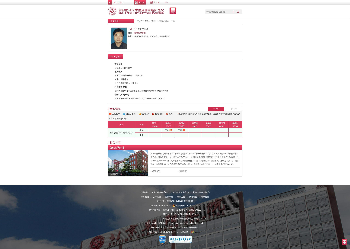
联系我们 (145, 197)
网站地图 (193, 197)
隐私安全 (181, 197)
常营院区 (167, 219)
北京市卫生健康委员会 (180, 192)
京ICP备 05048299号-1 (160, 205)
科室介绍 (156, 171)
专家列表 (183, 171)
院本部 (166, 210)
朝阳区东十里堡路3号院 (183, 219)
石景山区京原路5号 (182, 214)
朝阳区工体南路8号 (179, 210)
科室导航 (114, 21)
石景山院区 (168, 214)
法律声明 (169, 197)
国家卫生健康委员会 (160, 192)
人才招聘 (157, 197)
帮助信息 (205, 197)
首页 (153, 21)
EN (166, 2)
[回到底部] (344, 242)
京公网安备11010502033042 (187, 205)
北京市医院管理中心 (201, 192)
